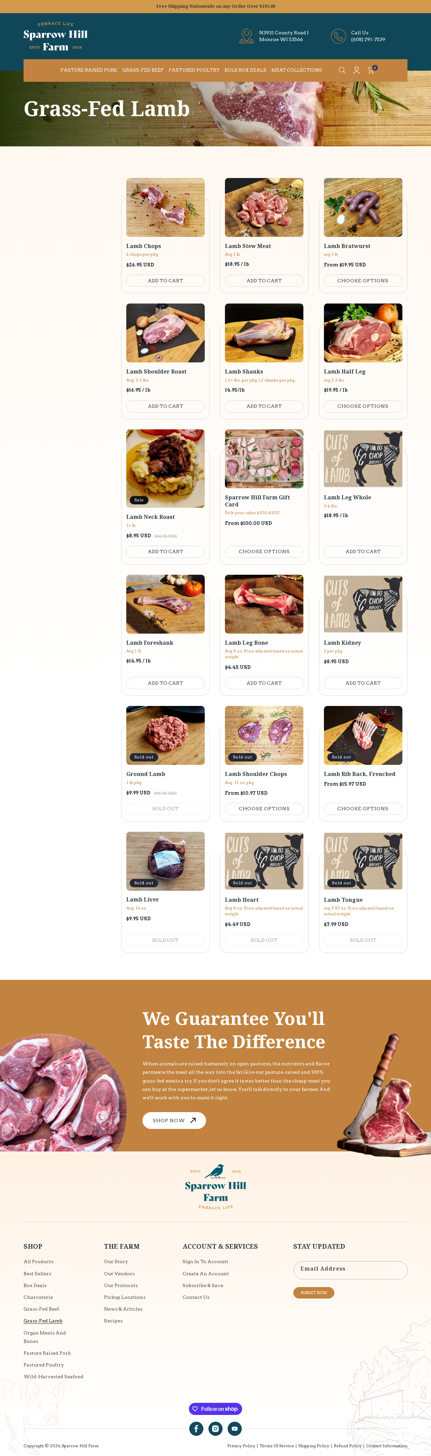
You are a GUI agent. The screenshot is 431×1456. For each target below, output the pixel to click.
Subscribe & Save (203, 1285)
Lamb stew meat (248, 246)
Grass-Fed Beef (41, 1308)
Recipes (113, 1320)
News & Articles (123, 1308)
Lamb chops (143, 246)
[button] (342, 70)
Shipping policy (313, 1445)
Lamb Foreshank (149, 642)
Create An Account (206, 1273)
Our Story (116, 1261)
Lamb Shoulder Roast (156, 371)
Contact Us (196, 1297)
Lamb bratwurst (347, 246)
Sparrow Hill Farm (80, 1445)
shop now (169, 1120)
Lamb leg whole (347, 497)
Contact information (386, 1445)
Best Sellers (37, 1273)
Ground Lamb (145, 774)
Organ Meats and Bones (45, 1337)
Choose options (363, 280)
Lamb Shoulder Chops (256, 774)
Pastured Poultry (44, 1364)
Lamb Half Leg (345, 371)
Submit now (314, 1292)
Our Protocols (121, 1285)
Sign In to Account (205, 1261)
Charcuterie (38, 1297)
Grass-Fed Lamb (43, 1320)
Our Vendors (119, 1273)
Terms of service (277, 1445)
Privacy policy (241, 1445)
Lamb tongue (343, 899)
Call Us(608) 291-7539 (368, 36)
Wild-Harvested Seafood (54, 1376)
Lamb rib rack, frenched (360, 774)
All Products (39, 1261)
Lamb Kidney (342, 642)
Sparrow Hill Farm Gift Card (257, 501)
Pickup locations (124, 1297)
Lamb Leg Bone (246, 642)
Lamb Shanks (244, 371)
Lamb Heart (242, 899)
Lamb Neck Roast (150, 517)
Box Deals (35, 1285)
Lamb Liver (142, 899)
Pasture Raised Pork (47, 1352)
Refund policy (348, 1445)
